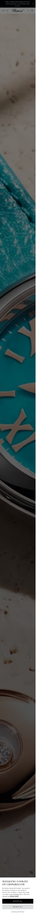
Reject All (18, 907)
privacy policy (14, 896)
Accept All (18, 901)
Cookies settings (17, 912)
